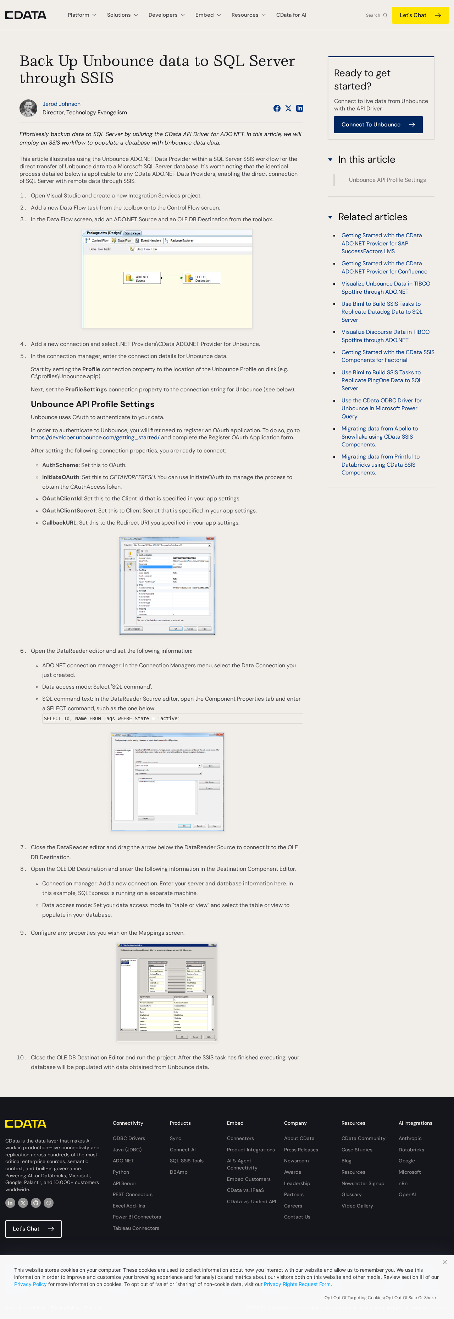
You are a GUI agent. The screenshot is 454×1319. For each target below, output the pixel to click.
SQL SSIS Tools (187, 1160)
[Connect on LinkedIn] (299, 108)
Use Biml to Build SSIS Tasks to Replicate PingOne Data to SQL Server (382, 380)
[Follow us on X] (288, 108)
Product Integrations (251, 1149)
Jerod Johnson (62, 104)
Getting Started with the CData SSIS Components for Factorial (388, 356)
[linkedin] (10, 1203)
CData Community (364, 1138)
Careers (293, 1206)
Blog (346, 1160)
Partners (294, 1194)
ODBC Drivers (129, 1138)
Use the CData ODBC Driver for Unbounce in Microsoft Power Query (382, 408)
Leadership (297, 1183)
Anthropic (410, 1138)
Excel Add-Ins (129, 1206)
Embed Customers (249, 1179)
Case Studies (357, 1149)
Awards (292, 1172)
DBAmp (179, 1172)
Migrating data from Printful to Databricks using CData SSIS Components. (381, 465)
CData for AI (291, 14)
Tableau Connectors (136, 1228)
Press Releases (301, 1149)
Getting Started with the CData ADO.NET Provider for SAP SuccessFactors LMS (382, 243)
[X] (23, 1203)
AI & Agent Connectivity (242, 1164)
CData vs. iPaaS (245, 1190)
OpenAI (407, 1194)
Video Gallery (357, 1206)
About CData (299, 1138)
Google (407, 1160)
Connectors (240, 1138)
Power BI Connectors (137, 1217)
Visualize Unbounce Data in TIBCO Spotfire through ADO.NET (386, 287)
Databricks (411, 1149)
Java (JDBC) (127, 1149)
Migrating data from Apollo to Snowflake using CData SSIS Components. (380, 437)
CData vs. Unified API (251, 1201)
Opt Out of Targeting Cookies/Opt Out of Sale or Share (380, 1298)
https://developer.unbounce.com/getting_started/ (95, 437)
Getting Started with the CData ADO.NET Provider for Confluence (384, 267)
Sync (175, 1138)
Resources (353, 1172)
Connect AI (182, 1149)
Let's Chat (413, 15)
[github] (36, 1203)
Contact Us (297, 1217)
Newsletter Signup (363, 1183)
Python (121, 1172)
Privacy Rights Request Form (297, 1284)
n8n (403, 1183)
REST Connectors (133, 1194)
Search (373, 15)
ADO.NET (123, 1160)
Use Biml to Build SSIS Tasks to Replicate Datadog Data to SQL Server (382, 312)
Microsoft (410, 1172)
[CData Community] (49, 1203)
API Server (124, 1183)
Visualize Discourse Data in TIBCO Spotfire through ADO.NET (386, 336)
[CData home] (31, 15)
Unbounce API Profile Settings (387, 180)
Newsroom (296, 1160)
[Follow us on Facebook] (277, 108)
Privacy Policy (30, 1284)
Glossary (352, 1194)
